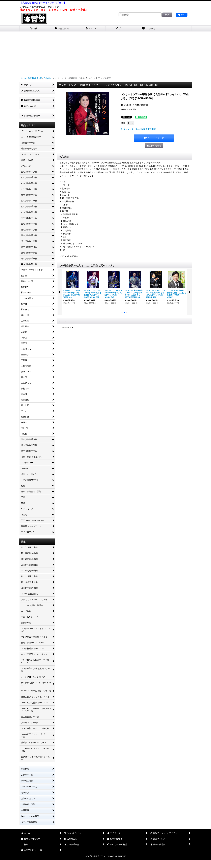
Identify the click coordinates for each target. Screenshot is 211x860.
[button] (177, 28)
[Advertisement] (105, 53)
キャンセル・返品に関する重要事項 (139, 129)
